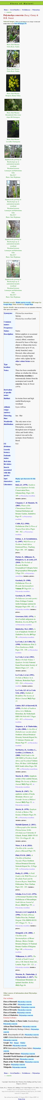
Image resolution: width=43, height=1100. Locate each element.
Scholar (22, 1043)
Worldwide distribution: (8, 422)
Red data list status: (7, 462)
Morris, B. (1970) (22, 809)
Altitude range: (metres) (7, 410)
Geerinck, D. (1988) (23, 580)
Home (6, 10)
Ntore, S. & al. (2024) (23, 845)
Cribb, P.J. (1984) (22, 523)
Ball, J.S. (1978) (21, 484)
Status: (6, 330)
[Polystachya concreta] (13, 34)
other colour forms (22, 361)
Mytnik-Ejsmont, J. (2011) (25, 824)
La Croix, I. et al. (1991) (24, 675)
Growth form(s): (7, 451)
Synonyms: (8, 313)
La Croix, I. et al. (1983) (24, 657)
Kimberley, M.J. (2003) (24, 629)
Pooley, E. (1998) (21, 873)
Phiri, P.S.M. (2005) (23, 855)
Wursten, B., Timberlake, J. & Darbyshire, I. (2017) (26, 975)
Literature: (8, 484)
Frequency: (8, 327)
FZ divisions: (7, 445)
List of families (15, 10)
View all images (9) (20, 23)
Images (16, 1043)
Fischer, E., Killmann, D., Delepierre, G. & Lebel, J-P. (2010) (26, 560)
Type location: (7, 365)
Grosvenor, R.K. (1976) (24, 616)
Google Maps (7, 304)
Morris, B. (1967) (22, 791)
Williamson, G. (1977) (23, 956)
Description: (8, 334)
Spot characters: (8, 479)
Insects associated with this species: (8, 471)
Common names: (7, 323)
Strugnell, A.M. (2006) (24, 932)
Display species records (23, 302)
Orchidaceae (26, 10)
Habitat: (7, 398)
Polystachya (36, 10)
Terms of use (21, 1099)
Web (11, 1043)
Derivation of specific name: (8, 392)
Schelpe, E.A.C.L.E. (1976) (25, 894)
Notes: (6, 370)
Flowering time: (7, 417)
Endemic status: (7, 456)
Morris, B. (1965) (22, 776)
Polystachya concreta (25, 1002)
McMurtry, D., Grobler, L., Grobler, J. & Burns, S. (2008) (26, 752)
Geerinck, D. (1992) (23, 595)
